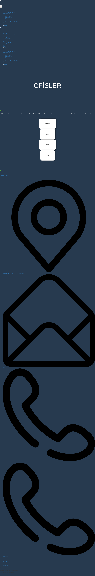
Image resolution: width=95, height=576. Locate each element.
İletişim (4, 46)
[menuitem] (49, 25)
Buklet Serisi (5, 18)
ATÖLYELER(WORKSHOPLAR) (11, 21)
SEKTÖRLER (7, 16)
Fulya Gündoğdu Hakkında (10, 12)
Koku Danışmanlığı (6, 13)
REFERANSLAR (8, 17)
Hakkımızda (5, 11)
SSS (3, 22)
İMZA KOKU (7, 14)
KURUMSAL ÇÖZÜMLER (8, 20)
